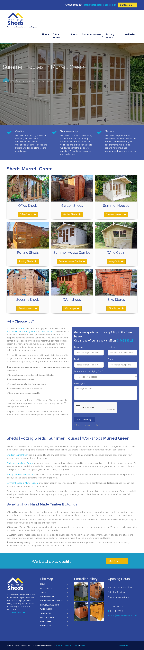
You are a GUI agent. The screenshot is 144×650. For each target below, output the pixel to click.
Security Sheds (26, 308)
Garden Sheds (70, 214)
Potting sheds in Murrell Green (21, 474)
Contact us (45, 626)
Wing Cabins (46, 609)
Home (45, 34)
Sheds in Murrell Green (17, 455)
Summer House (47, 597)
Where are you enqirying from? (88, 371)
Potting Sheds (110, 36)
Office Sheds (56, 36)
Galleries (130, 34)
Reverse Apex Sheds (49, 605)
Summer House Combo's (51, 601)
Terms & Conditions (72, 645)
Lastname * (113, 347)
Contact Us (126, 5)
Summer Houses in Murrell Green (22, 108)
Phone (111, 359)
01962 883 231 (125, 340)
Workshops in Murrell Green (20, 463)
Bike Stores (114, 308)
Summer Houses (91, 34)
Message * (79, 383)
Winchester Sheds (15, 612)
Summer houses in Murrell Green (22, 483)
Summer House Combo (70, 261)
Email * (77, 359)
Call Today (114, 561)
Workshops (70, 308)
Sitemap (83, 645)
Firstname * (79, 347)
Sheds (74, 34)
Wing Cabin (114, 261)
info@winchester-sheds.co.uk (100, 5)
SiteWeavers (123, 645)
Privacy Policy (58, 645)
